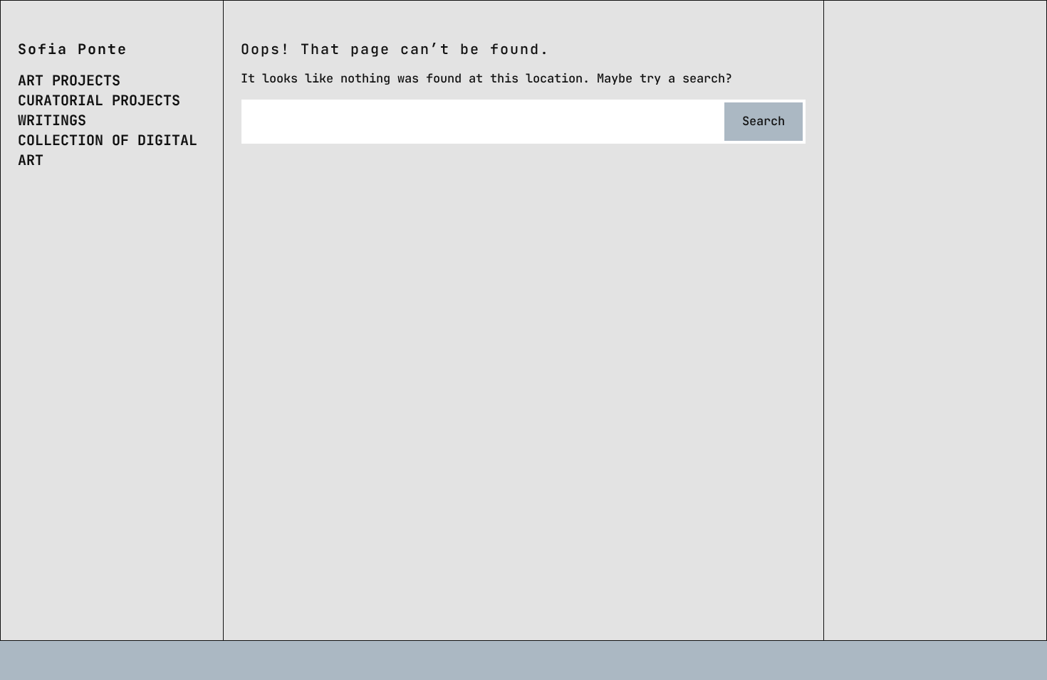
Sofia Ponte (72, 49)
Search (763, 121)
